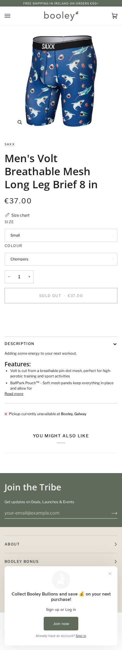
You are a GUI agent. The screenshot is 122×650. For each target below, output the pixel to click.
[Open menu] (13, 16)
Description (20, 343)
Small (15, 235)
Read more (14, 394)
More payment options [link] (24, 329)
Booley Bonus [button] (22, 561)
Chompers (19, 259)
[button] (17, 215)
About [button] (12, 544)
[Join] (109, 513)
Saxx (10, 144)
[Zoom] (20, 122)
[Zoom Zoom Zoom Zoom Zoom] (61, 81)
